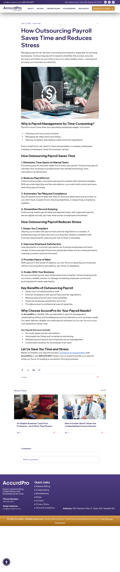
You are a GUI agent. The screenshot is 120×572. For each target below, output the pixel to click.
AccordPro (19, 519)
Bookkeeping (42, 493)
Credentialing (42, 490)
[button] (84, 9)
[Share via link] (39, 370)
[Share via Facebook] (22, 370)
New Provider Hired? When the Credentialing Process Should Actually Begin (80, 424)
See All (103, 390)
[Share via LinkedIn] (34, 370)
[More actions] (97, 23)
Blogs (38, 497)
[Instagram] (109, 2)
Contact (40, 500)
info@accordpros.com (12, 2)
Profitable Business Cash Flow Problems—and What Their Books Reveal (34, 424)
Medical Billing (43, 486)
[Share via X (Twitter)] (28, 370)
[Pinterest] (113, 2)
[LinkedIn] (105, 2)
